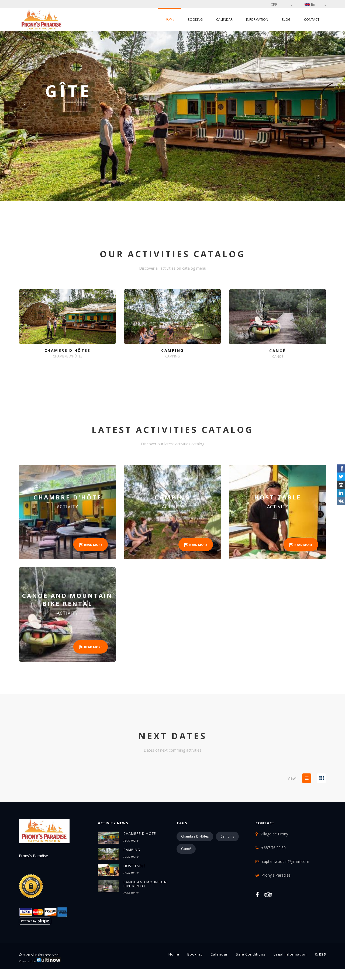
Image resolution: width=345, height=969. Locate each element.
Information (257, 19)
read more (131, 840)
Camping (131, 850)
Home (169, 19)
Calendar (224, 19)
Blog (286, 19)
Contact (311, 19)
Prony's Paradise (276, 875)
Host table (134, 866)
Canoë (186, 848)
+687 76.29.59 (273, 847)
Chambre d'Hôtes (195, 836)
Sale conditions (250, 954)
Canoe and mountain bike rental (145, 884)
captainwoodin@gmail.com (285, 861)
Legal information (290, 954)
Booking (195, 19)
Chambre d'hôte (139, 834)
